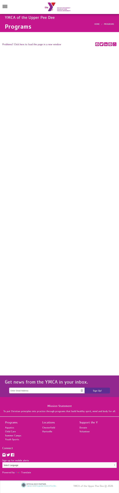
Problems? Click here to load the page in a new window (31, 44)
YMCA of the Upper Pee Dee (59, 7)
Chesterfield (48, 427)
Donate (83, 427)
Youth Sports (12, 439)
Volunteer (84, 431)
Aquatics (9, 427)
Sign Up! (97, 390)
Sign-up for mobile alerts (15, 460)
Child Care (10, 431)
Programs (109, 24)
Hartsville (47, 431)
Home (97, 24)
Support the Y (88, 422)
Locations (48, 422)
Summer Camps (13, 435)
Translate (26, 472)
